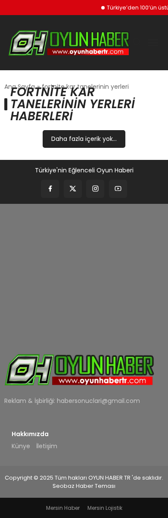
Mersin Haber (63, 508)
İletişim (46, 446)
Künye (21, 446)
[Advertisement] (84, 272)
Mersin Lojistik (104, 508)
